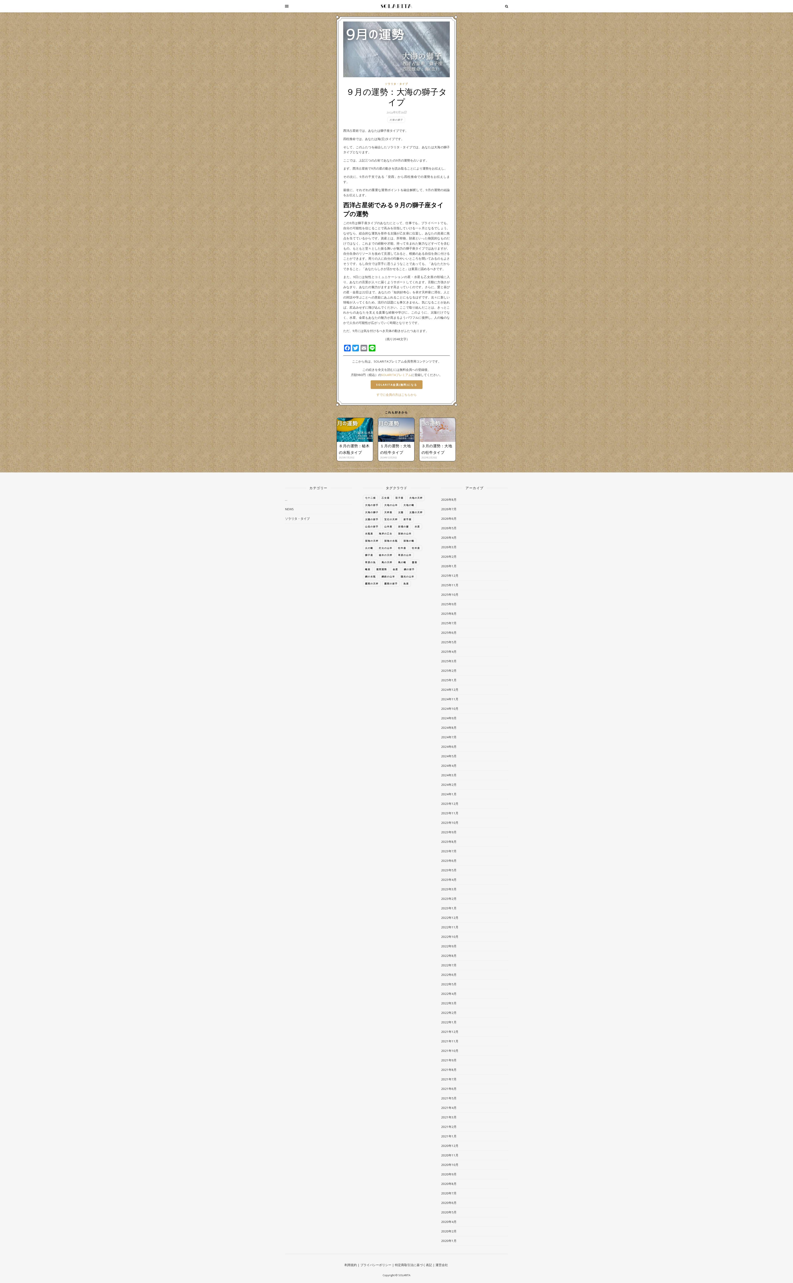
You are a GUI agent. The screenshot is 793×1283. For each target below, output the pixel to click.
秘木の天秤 (385, 554)
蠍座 (367, 569)
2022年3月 (449, 1003)
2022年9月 (449, 946)
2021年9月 (449, 1060)
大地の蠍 (409, 505)
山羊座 (388, 526)
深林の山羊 (405, 533)
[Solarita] (396, 6)
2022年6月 (449, 975)
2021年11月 (449, 1041)
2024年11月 (449, 699)
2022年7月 (449, 965)
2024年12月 (449, 689)
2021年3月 (449, 1117)
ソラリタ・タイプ (396, 84)
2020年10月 (449, 1165)
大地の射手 (372, 505)
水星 (417, 526)
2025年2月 (449, 670)
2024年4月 (449, 765)
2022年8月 (449, 956)
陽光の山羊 (407, 576)
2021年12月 (449, 1032)
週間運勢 (381, 569)
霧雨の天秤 (372, 583)
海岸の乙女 (385, 533)
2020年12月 (449, 1146)
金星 (395, 569)
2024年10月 (449, 708)
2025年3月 (449, 661)
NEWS (289, 509)
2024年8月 (449, 727)
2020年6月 (449, 1203)
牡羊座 (416, 547)
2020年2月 (449, 1231)
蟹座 (414, 562)
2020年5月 (449, 1212)
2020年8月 (449, 1184)
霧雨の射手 (391, 583)
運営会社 (442, 1265)
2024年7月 (449, 737)
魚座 (406, 583)
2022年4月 (449, 994)
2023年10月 (449, 822)
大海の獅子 (396, 119)
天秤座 (388, 512)
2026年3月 (449, 547)
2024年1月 (449, 794)
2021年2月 (449, 1127)
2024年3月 (449, 775)
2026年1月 (449, 566)
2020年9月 (449, 1174)
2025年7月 (449, 623)
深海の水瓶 (391, 540)
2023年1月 (449, 908)
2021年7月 (449, 1079)
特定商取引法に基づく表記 (413, 1265)
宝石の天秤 (391, 519)
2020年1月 (449, 1241)
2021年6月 (449, 1089)
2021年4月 (449, 1108)
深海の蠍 (409, 540)
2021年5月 (449, 1098)
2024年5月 (449, 756)
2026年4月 (449, 537)
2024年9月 (449, 718)
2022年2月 (449, 1013)
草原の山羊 (405, 554)
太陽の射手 (372, 519)
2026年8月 (449, 499)
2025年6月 (449, 632)
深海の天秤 (372, 540)
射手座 (408, 519)
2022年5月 (449, 984)
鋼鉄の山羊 (388, 576)
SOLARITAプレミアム (396, 375)
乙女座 (386, 497)
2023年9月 (449, 832)
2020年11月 (449, 1155)
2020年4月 (449, 1222)
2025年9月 (449, 604)
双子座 (399, 497)
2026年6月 (449, 518)
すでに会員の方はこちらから (396, 394)
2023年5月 (449, 870)
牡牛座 (402, 547)
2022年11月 (449, 927)
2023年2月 (449, 899)
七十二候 (370, 497)
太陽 (401, 512)
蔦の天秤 (387, 562)
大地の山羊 (391, 505)
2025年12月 (449, 575)
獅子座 (369, 554)
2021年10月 (449, 1051)
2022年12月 (449, 918)
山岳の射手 (372, 526)
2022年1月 (449, 1022)
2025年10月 (449, 594)
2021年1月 (449, 1136)
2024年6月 (449, 746)
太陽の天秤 (416, 512)
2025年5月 (449, 642)
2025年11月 (449, 585)
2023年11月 (449, 813)
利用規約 (350, 1265)
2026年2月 (449, 556)
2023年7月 (449, 851)
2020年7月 (449, 1193)
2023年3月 (449, 889)
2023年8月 (449, 841)
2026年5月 (449, 528)
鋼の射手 (409, 569)
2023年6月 (449, 861)
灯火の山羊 (385, 547)
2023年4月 (449, 880)
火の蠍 (369, 547)
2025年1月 (449, 680)
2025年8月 (449, 613)
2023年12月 (449, 803)
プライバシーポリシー (375, 1265)
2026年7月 (449, 509)
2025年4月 (449, 651)
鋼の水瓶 (370, 576)
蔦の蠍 (402, 562)
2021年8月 (449, 1070)
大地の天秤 (416, 497)
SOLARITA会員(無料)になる (396, 384)
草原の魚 (370, 562)
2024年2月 (449, 784)
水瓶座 (369, 533)
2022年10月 (449, 937)
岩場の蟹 (403, 526)
